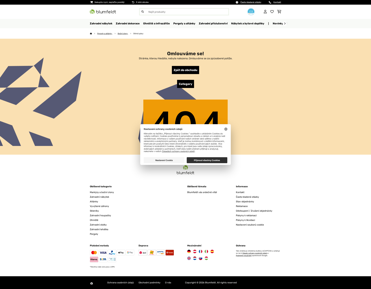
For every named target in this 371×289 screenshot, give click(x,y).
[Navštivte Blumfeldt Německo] (189, 251)
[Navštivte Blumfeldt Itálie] (206, 251)
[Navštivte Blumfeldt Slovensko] (200, 258)
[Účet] (265, 11)
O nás (168, 282)
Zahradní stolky (98, 224)
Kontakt (277, 2)
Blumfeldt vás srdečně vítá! (202, 192)
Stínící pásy (138, 33)
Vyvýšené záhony (99, 206)
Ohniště (94, 220)
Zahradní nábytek (99, 197)
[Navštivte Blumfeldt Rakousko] (195, 251)
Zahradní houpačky (100, 215)
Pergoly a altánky (104, 33)
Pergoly (94, 234)
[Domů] (93, 33)
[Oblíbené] (272, 11)
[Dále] (285, 23)
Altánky (94, 201)
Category (185, 84)
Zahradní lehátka (99, 229)
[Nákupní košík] (279, 11)
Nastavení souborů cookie (250, 224)
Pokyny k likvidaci (245, 220)
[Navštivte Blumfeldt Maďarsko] (206, 258)
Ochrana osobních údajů (120, 282)
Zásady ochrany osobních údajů (254, 253)
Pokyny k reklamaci (246, 215)
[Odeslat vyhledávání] (142, 11)
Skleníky (94, 210)
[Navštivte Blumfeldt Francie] (200, 251)
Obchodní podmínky (149, 282)
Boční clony (123, 33)
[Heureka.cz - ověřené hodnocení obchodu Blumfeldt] (251, 11)
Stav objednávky (245, 201)
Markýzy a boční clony (102, 192)
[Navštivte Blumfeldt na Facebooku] (91, 283)
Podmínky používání (244, 256)
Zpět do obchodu (185, 70)
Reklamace (242, 206)
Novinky (278, 23)
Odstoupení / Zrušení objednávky (254, 210)
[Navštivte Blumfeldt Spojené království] (189, 258)
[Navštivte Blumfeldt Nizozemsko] (195, 258)
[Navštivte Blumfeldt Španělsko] (212, 251)
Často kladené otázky (250, 2)
